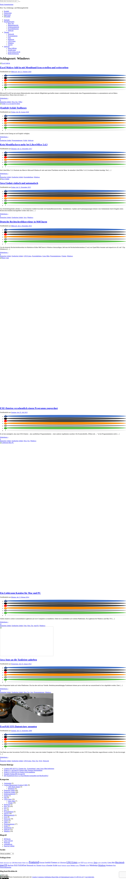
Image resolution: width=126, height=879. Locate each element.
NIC (35, 865)
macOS (10, 45)
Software (10, 30)
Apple (1, 862)
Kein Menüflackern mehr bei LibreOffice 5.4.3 (23, 144)
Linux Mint (45, 256)
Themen (6, 32)
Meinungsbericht (13, 25)
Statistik (68, 865)
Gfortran (63, 862)
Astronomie (7, 783)
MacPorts (10, 865)
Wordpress (11, 788)
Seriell (59, 865)
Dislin (23, 862)
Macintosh (119, 862)
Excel (27, 862)
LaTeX (99, 862)
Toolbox (77, 865)
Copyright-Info (89, 877)
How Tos (11, 23)
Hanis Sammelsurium (6, 4)
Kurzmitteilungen (13, 29)
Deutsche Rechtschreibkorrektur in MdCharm (23, 221)
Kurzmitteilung (28, 177)
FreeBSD (48, 862)
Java (25, 217)
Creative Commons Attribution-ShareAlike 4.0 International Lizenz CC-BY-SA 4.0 (58, 877)
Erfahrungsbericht (13, 27)
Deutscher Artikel (5, 102)
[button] (5, 75)
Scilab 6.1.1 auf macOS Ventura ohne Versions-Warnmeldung (23, 770)
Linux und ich (8, 841)
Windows (11, 43)
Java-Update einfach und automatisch (19, 183)
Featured (34, 862)
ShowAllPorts (12, 48)
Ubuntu (63, 256)
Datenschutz (8, 13)
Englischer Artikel (5, 140)
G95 (58, 862)
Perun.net (7, 842)
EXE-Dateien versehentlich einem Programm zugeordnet (29, 408)
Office (20, 102)
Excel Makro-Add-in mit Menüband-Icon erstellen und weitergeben (34, 67)
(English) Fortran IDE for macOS (14, 774)
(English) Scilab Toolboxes (13, 108)
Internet (85, 862)
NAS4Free (22, 865)
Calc (10, 862)
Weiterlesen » (4, 98)
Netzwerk (11, 34)
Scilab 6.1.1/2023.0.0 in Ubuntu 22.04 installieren (19, 772)
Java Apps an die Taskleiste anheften (18, 659)
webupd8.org (8, 844)
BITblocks (7, 839)
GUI (82, 862)
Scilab (25, 140)
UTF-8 (87, 865)
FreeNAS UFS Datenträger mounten (18, 726)
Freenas (54, 862)
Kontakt (6, 11)
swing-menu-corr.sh (14, 52)
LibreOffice (104, 862)
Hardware (11, 39)
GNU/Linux (12, 41)
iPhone (91, 862)
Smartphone (7, 827)
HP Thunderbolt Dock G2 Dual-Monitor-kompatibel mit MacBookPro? (26, 775)
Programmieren (12, 36)
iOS (5, 808)
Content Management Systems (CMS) (16, 785)
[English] (7, 16)
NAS (40, 761)
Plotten (44, 865)
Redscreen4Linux (13, 53)
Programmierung (17, 140)
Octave (6, 820)
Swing (72, 865)
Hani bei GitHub (9, 846)
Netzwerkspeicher (5, 867)
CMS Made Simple (14, 787)
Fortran (6, 796)
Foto (9, 37)
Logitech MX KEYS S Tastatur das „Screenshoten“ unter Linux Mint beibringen (29, 768)
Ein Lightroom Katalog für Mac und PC (20, 593)
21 (1, 624)
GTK (79, 862)
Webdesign (93, 865)
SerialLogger (12, 50)
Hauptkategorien (9, 21)
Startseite (7, 20)
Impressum (7, 15)
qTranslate (49, 865)
